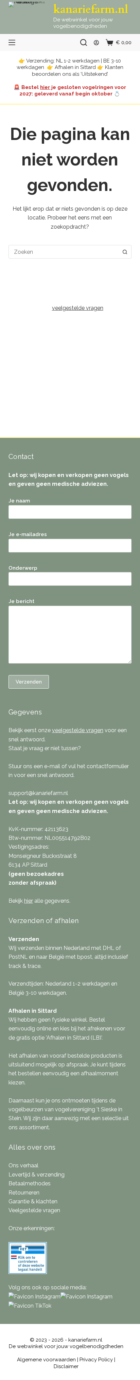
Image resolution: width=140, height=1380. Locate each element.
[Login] (96, 42)
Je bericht (21, 601)
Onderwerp (22, 568)
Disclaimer (66, 1366)
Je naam (19, 501)
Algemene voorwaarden (46, 1360)
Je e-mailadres (27, 534)
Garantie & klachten (32, 1201)
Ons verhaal (23, 1165)
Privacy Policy (96, 1360)
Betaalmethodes (29, 1183)
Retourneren (23, 1192)
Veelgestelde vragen (34, 1210)
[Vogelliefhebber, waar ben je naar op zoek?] (83, 42)
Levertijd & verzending (36, 1174)
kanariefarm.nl (90, 9)
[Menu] (11, 42)
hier (45, 87)
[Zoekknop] (124, 251)
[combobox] (64, 252)
